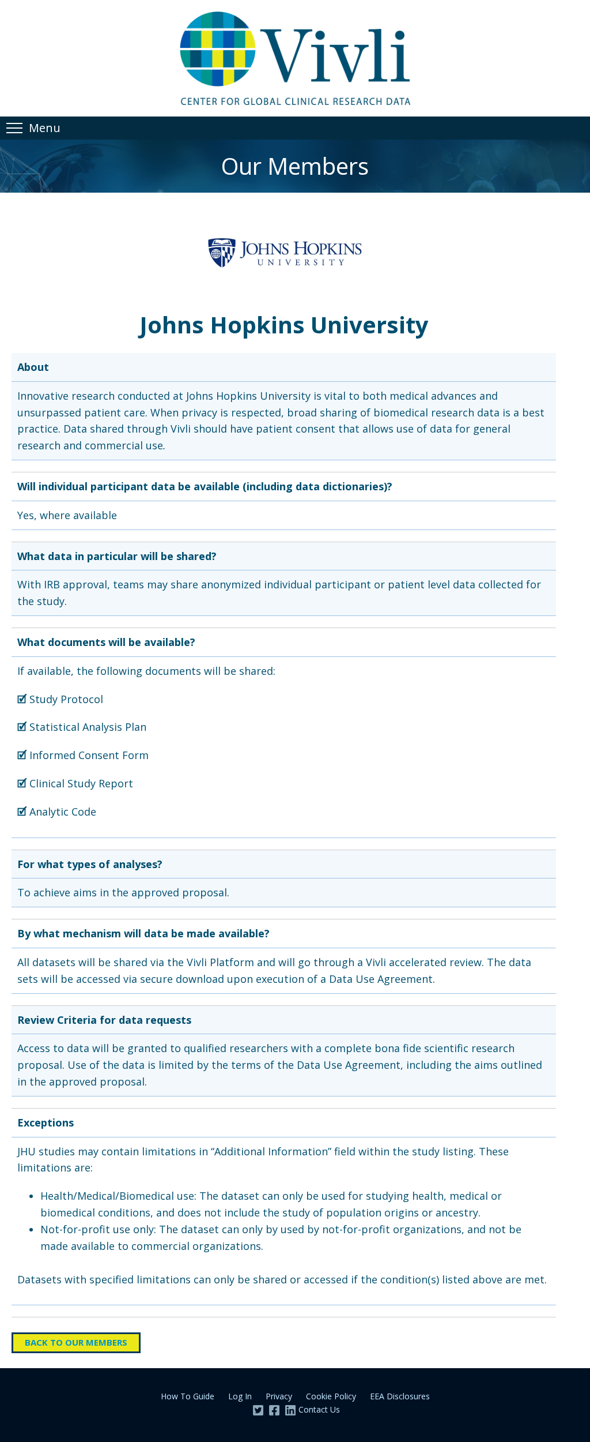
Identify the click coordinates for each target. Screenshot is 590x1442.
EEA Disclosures (400, 1396)
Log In (240, 1396)
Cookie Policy (331, 1396)
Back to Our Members (76, 1342)
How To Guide (187, 1396)
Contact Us (319, 1409)
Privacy (279, 1396)
